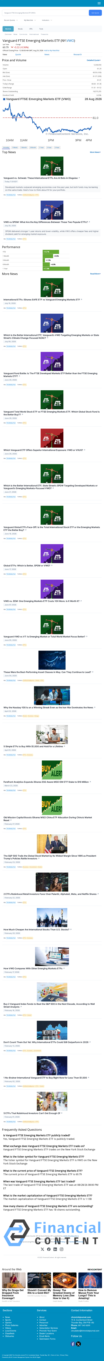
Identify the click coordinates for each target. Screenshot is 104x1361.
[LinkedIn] (55, 1249)
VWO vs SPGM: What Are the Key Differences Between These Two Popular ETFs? (47, 222)
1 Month (24, 147)
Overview (8, 34)
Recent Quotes (9, 20)
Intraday (6, 147)
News (15, 34)
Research (78, 54)
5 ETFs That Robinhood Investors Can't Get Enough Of (33, 1113)
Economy (30, 716)
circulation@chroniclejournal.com (85, 1330)
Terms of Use (55, 1355)
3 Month (33, 147)
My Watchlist (28, 20)
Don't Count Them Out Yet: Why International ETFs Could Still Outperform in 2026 (47, 1042)
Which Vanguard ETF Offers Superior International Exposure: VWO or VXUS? (44, 450)
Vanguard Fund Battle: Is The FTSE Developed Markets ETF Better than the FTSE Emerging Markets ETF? (50, 375)
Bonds (37, 680)
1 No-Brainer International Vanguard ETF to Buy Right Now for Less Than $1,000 (46, 1077)
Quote (18, 54)
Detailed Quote (93, 60)
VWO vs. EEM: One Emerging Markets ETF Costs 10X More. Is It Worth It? (43, 601)
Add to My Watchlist (51, 50)
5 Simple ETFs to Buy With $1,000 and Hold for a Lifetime (34, 746)
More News (94, 152)
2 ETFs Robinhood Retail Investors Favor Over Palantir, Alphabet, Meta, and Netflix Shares (51, 894)
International (34, 34)
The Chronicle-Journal (18, 1355)
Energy (37, 716)
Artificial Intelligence (28, 195)
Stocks (20, 29)
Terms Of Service (76, 1241)
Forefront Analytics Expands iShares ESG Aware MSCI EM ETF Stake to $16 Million (47, 782)
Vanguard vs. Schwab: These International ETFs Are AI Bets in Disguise (42, 178)
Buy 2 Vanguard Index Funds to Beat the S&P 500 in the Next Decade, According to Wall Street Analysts (49, 1005)
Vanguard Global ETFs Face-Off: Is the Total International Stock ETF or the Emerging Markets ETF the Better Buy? (52, 528)
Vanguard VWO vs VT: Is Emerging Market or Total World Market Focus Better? (46, 636)
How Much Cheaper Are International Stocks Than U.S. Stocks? (38, 929)
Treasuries (44, 34)
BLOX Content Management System (19, 1357)
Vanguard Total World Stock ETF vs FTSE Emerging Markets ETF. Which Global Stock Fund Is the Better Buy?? (52, 413)
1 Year (41, 147)
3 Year (49, 147)
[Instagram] (61, 1249)
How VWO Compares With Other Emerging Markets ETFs (34, 968)
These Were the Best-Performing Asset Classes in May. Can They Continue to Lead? (49, 672)
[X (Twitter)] (42, 1249)
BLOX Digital (36, 1357)
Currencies (23, 34)
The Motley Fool (10, 195)
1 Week (14, 147)
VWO (70, 40)
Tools (41, 29)
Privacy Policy (59, 1241)
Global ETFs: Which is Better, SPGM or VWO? (28, 565)
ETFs (31, 29)
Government (33, 867)
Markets (8, 29)
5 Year (57, 147)
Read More (94, 273)
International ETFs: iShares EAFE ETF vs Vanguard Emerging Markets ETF (43, 299)
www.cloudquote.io (71, 1236)
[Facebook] (49, 1249)
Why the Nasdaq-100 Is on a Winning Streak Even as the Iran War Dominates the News (50, 707)
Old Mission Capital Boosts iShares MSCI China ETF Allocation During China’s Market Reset (48, 819)
